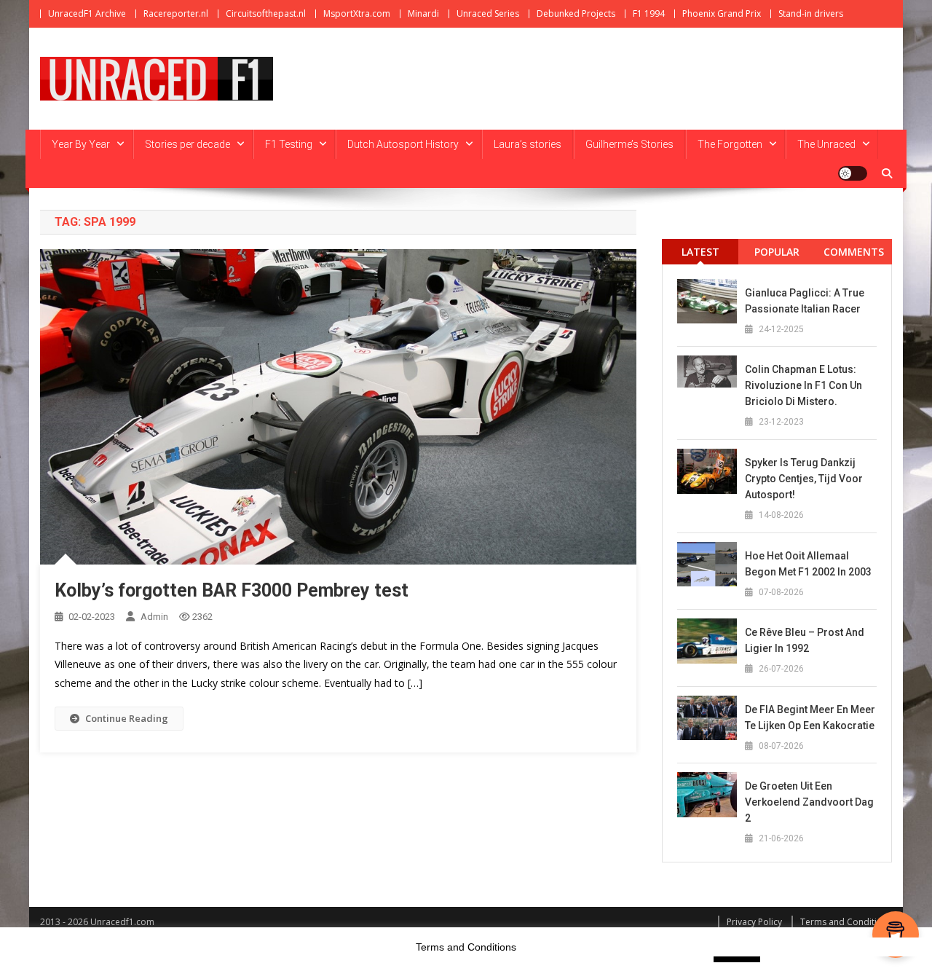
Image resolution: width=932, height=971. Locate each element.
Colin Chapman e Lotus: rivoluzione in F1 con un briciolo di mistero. (803, 385)
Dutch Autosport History (403, 144)
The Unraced (826, 144)
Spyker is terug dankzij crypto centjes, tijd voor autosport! (804, 478)
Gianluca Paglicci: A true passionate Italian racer (804, 301)
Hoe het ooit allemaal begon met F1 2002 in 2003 (808, 564)
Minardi (423, 13)
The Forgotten (730, 144)
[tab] (700, 251)
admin (154, 616)
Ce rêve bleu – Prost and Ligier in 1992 (804, 640)
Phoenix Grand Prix (721, 13)
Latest (700, 252)
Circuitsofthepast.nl (266, 13)
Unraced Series (488, 13)
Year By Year (81, 144)
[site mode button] (852, 173)
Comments (854, 252)
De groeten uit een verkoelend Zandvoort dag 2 (809, 802)
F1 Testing (288, 144)
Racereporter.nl (175, 13)
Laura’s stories (527, 144)
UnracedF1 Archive (87, 13)
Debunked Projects (576, 13)
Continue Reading (126, 718)
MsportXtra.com (356, 13)
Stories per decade (187, 144)
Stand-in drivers (810, 13)
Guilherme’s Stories (629, 144)
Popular (776, 252)
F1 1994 (649, 13)
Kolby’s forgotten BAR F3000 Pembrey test (231, 590)
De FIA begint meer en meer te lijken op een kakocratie (810, 717)
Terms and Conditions (846, 922)
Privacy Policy (754, 922)
